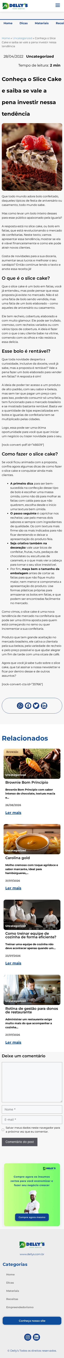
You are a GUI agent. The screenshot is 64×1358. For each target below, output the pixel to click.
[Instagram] (27, 1337)
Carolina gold (17, 858)
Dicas (24, 23)
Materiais (42, 23)
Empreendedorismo (20, 1307)
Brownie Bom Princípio (26, 782)
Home (8, 23)
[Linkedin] (36, 1337)
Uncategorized (22, 38)
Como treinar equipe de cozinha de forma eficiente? (30, 935)
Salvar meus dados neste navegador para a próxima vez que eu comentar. (33, 1129)
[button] (20, 705)
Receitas (12, 1299)
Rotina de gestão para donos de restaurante (31, 1010)
